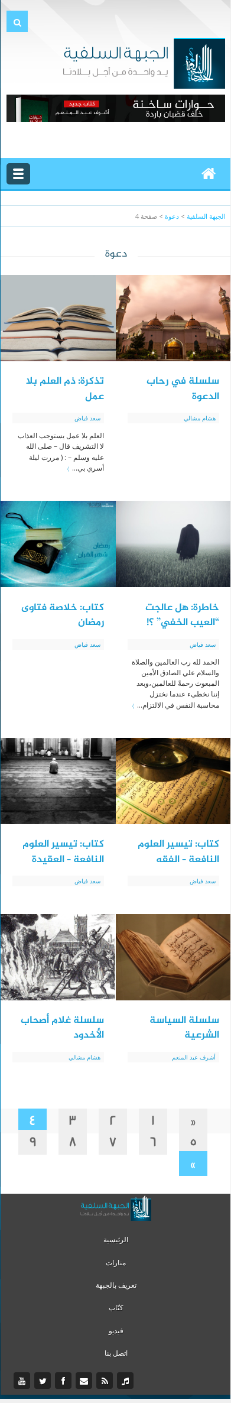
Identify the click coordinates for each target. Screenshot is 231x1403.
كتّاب (116, 1307)
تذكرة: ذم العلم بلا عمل (65, 389)
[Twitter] (44, 1381)
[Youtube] (23, 1381)
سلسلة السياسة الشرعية (184, 1028)
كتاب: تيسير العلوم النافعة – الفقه (178, 852)
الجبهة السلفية (206, 216)
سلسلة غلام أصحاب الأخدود (62, 1028)
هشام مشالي (200, 418)
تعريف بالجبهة (116, 1285)
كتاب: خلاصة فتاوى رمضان (62, 615)
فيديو (116, 1331)
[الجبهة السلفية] (144, 62)
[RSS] (106, 1381)
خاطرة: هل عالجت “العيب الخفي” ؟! (182, 615)
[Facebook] (64, 1381)
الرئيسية (115, 1239)
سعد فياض (87, 418)
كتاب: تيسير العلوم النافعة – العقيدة (63, 852)
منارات (116, 1263)
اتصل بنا (116, 1353)
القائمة (18, 173)
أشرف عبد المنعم (194, 1057)
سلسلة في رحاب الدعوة (183, 389)
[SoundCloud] (127, 1381)
